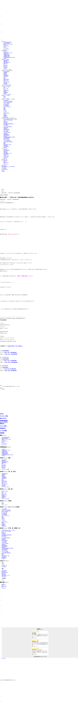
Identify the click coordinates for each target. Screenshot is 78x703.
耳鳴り (5, 89)
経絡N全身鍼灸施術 (7, 43)
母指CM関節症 (6, 124)
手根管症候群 (6, 131)
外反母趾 (5, 147)
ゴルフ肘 (5, 110)
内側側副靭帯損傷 (5, 549)
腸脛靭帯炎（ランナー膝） (6, 509)
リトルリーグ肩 (6, 103)
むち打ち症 (5, 51)
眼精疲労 (5, 91)
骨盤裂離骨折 (4, 462)
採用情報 (3, 171)
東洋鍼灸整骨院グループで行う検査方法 (8, 166)
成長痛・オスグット (7, 113)
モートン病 (5, 125)
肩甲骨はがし (4, 440)
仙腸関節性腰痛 (6, 60)
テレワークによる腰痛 (7, 69)
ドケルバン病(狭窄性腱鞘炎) (6, 531)
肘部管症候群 (6, 121)
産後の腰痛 (5, 152)
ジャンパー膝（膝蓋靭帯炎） (6, 510)
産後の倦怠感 (4, 576)
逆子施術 (3, 564)
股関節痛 (5, 116)
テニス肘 (5, 111)
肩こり (5, 77)
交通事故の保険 (6, 53)
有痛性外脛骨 (6, 127)
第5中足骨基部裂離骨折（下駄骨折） (8, 548)
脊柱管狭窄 (5, 67)
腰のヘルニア (6, 66)
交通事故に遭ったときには (8, 52)
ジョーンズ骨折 (6, 130)
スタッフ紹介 (4, 167)
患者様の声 (2, 428)
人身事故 (5, 58)
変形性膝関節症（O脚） (7, 144)
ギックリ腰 (3, 464)
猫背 (4, 97)
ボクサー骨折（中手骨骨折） (8, 141)
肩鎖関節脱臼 (6, 76)
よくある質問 (4, 168)
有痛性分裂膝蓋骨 (6, 135)
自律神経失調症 (6, 90)
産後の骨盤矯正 (6, 154)
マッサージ (5, 49)
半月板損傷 (5, 145)
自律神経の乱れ (6, 162)
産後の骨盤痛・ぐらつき (8, 153)
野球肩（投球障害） (5, 511)
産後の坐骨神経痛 (6, 150)
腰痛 (4, 161)
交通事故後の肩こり (7, 54)
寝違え (5, 78)
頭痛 (4, 87)
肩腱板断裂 (5, 72)
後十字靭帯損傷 (6, 105)
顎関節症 (5, 93)
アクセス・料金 (4, 416)
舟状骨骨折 (5, 128)
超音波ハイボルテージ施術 (6, 439)
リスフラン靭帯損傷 (7, 132)
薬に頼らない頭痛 (6, 86)
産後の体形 (5, 149)
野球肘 (5, 109)
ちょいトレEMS (6, 48)
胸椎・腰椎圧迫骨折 (7, 62)
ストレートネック (6, 98)
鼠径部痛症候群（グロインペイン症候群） (9, 530)
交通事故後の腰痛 (6, 55)
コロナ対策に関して (5, 169)
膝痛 (4, 143)
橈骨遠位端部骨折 (6, 129)
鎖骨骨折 (5, 73)
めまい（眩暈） (6, 88)
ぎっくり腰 (5, 164)
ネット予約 (3, 658)
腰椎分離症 (5, 61)
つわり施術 (5, 158)
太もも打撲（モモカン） (8, 106)
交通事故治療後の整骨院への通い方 (9, 57)
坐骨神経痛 (5, 160)
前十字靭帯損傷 (6, 104)
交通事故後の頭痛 (6, 56)
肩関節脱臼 (5, 74)
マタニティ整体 (4, 565)
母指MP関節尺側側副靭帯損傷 (8, 123)
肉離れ (5, 108)
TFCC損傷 (5, 122)
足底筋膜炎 (5, 115)
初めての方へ (4, 165)
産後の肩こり (6, 151)
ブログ (3, 170)
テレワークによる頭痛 (7, 94)
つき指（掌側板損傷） (7, 140)
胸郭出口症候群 (6, 79)
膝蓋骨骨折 (5, 133)
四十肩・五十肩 (6, 80)
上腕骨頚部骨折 (6, 75)
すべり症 (5, 68)
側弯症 (5, 96)
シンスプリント (6, 112)
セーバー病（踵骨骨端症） (8, 126)
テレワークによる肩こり (6, 486)
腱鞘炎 (5, 142)
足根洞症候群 (6, 117)
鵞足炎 (5, 114)
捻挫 (4, 107)
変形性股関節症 (6, 134)
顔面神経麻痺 (6, 92)
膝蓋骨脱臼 (3, 547)
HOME (3, 189)
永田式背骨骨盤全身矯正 (8, 42)
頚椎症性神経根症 (6, 71)
